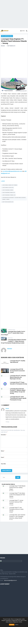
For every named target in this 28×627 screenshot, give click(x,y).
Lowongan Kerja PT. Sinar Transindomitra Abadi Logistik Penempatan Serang (18, 398)
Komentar (3, 434)
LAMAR (3, 181)
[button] (22, 31)
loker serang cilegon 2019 (7, 187)
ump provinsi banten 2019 (7, 201)
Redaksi (3, 45)
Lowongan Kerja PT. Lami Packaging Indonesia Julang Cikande (16, 509)
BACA (16, 624)
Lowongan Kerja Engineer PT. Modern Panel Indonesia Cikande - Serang (13, 198)
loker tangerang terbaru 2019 (8, 195)
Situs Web (3, 463)
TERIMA (12, 624)
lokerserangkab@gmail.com (10, 580)
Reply (8, 421)
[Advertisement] (14, 14)
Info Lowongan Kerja (7, 36)
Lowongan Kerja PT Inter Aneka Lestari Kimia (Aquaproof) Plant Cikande (17, 494)
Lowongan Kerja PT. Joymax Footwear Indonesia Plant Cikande (16, 502)
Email (2, 457)
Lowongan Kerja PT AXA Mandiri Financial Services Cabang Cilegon (17, 487)
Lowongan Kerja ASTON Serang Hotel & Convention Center (17, 370)
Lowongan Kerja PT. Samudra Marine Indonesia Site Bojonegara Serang (18, 377)
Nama (3, 451)
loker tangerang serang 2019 (8, 192)
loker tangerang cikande (7, 190)
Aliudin (7, 408)
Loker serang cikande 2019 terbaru (9, 185)
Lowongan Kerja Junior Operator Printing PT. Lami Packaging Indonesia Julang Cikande (17, 516)
